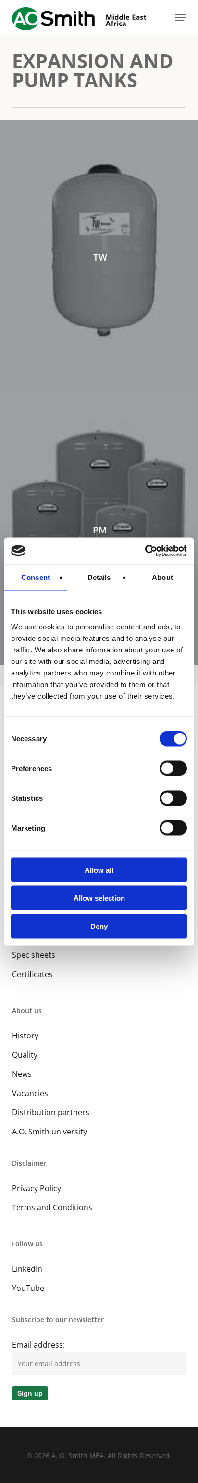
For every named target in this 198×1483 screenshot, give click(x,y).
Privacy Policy (36, 1188)
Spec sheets (33, 955)
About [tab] (162, 577)
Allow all (99, 870)
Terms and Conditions (52, 1207)
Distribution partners (50, 1112)
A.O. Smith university (49, 1131)
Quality (24, 1054)
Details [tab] (99, 577)
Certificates (32, 974)
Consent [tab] (35, 577)
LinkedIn (27, 1269)
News (22, 1074)
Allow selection (99, 898)
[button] (180, 17)
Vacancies (30, 1093)
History (25, 1035)
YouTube (28, 1288)
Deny (99, 926)
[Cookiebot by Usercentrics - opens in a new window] (145, 550)
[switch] (173, 768)
